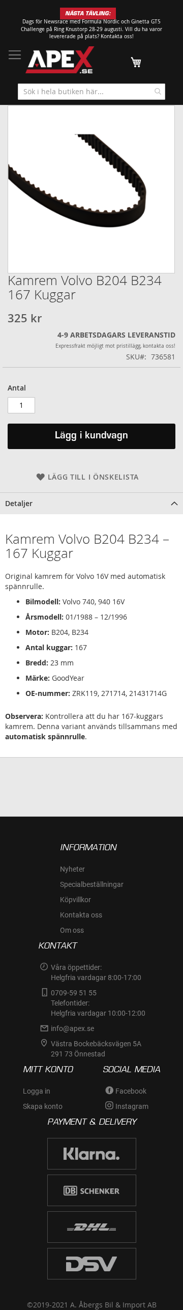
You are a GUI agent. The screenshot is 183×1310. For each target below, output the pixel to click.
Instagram (131, 1106)
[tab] (91, 503)
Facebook (130, 1091)
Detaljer (19, 503)
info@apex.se (72, 1028)
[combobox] (91, 91)
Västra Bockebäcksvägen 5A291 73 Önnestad (96, 1049)
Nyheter (72, 869)
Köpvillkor (75, 900)
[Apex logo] (60, 59)
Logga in (36, 1091)
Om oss (72, 930)
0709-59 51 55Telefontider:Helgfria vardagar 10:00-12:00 (98, 1003)
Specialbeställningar (92, 884)
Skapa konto (43, 1106)
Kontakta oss (81, 915)
